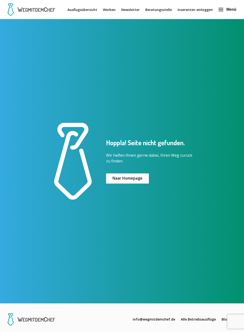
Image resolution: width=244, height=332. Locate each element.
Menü (231, 9)
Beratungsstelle (158, 9)
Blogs (226, 319)
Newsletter (130, 9)
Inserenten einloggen (195, 9)
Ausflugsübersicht (82, 9)
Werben (109, 9)
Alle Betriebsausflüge (198, 319)
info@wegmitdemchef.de (154, 319)
